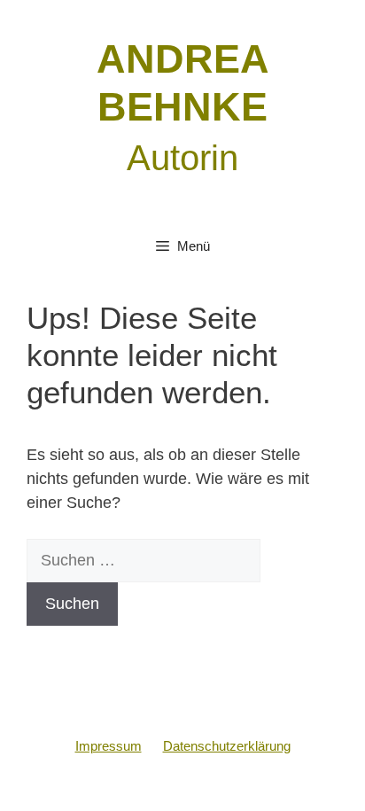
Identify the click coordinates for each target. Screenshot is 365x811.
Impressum (108, 745)
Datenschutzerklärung (227, 745)
